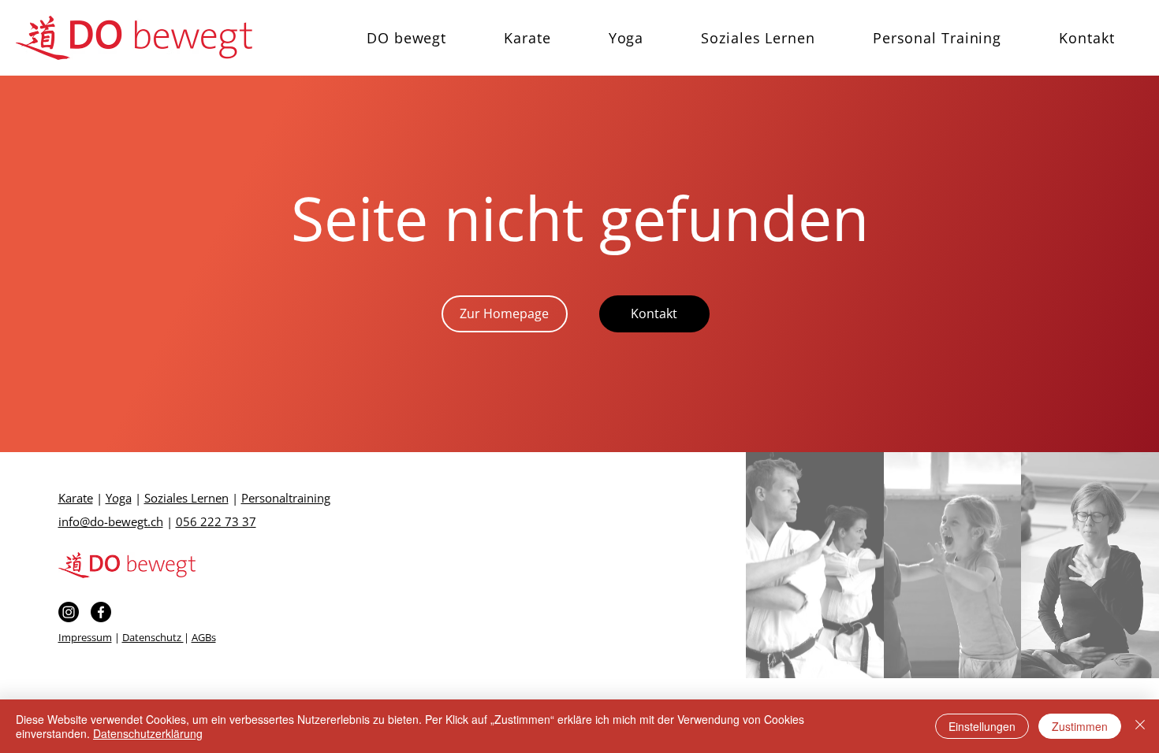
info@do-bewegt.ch (110, 521)
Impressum (85, 637)
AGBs (204, 637)
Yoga (119, 498)
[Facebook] (101, 612)
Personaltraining (285, 498)
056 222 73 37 (216, 521)
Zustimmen (1080, 726)
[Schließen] (1140, 726)
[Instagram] (68, 612)
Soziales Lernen (186, 498)
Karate (75, 498)
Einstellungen (982, 726)
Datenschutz (153, 637)
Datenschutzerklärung (148, 733)
